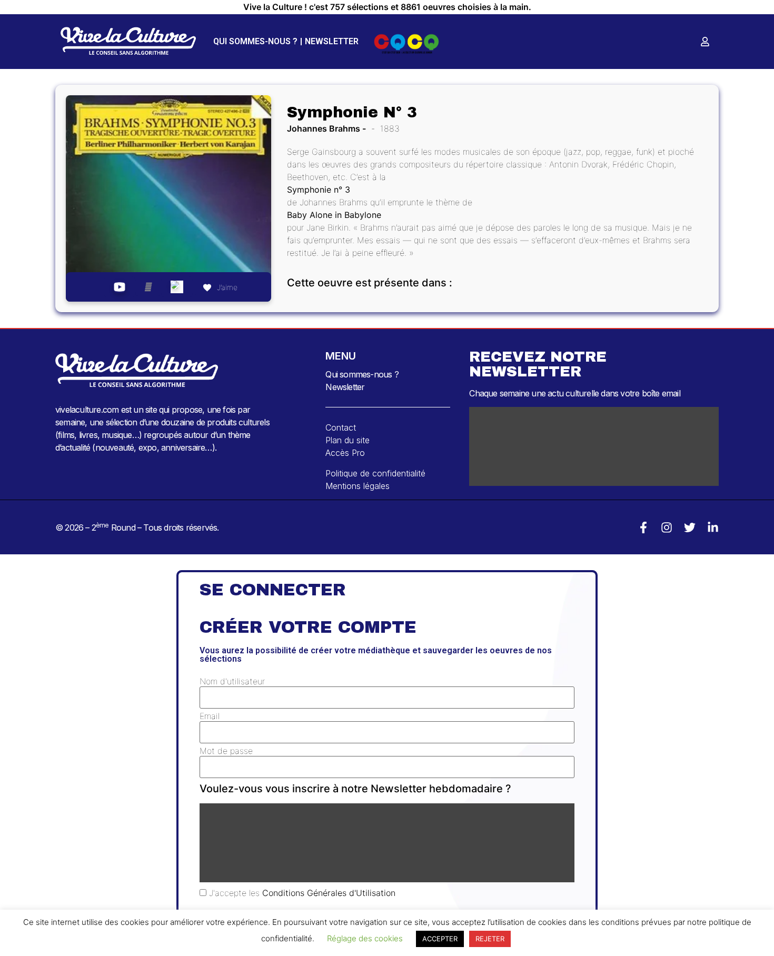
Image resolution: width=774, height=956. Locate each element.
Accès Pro (345, 452)
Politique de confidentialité (375, 473)
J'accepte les (300, 893)
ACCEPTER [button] (440, 938)
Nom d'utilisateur (232, 681)
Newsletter (332, 41)
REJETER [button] (489, 938)
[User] (705, 41)
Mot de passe (226, 750)
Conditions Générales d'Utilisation (328, 893)
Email (210, 716)
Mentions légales (357, 486)
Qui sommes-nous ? (255, 41)
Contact (340, 427)
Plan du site (347, 440)
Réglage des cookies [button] (365, 938)
